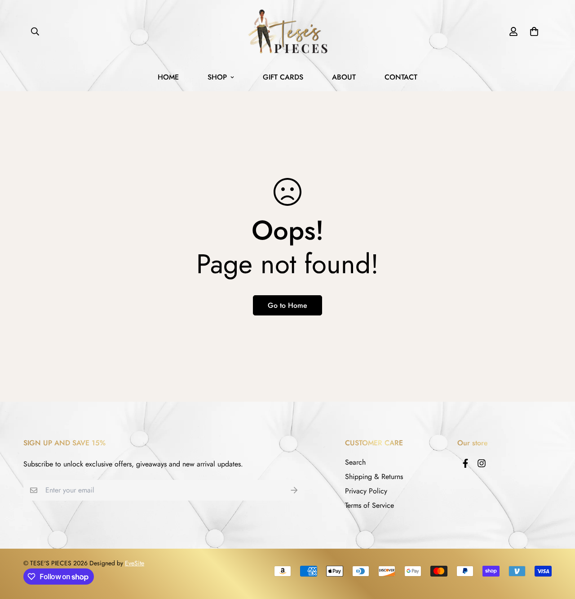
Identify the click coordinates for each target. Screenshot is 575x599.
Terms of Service (369, 505)
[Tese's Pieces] (287, 31)
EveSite (134, 563)
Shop (217, 77)
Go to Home (287, 305)
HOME (168, 77)
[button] (532, 31)
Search (355, 462)
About (344, 77)
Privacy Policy (366, 491)
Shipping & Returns (374, 476)
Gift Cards (283, 77)
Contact (401, 77)
